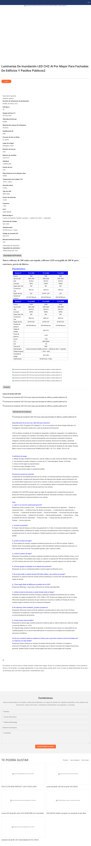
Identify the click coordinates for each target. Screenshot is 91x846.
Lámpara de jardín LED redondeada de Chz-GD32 (20, 840)
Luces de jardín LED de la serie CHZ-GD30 (62, 786)
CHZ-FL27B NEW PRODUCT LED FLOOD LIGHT (19, 786)
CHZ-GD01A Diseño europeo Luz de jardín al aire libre (66, 813)
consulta (6, 81)
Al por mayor (85, 760)
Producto (65, 760)
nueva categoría (75, 760)
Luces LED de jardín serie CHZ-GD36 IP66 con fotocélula (22, 813)
